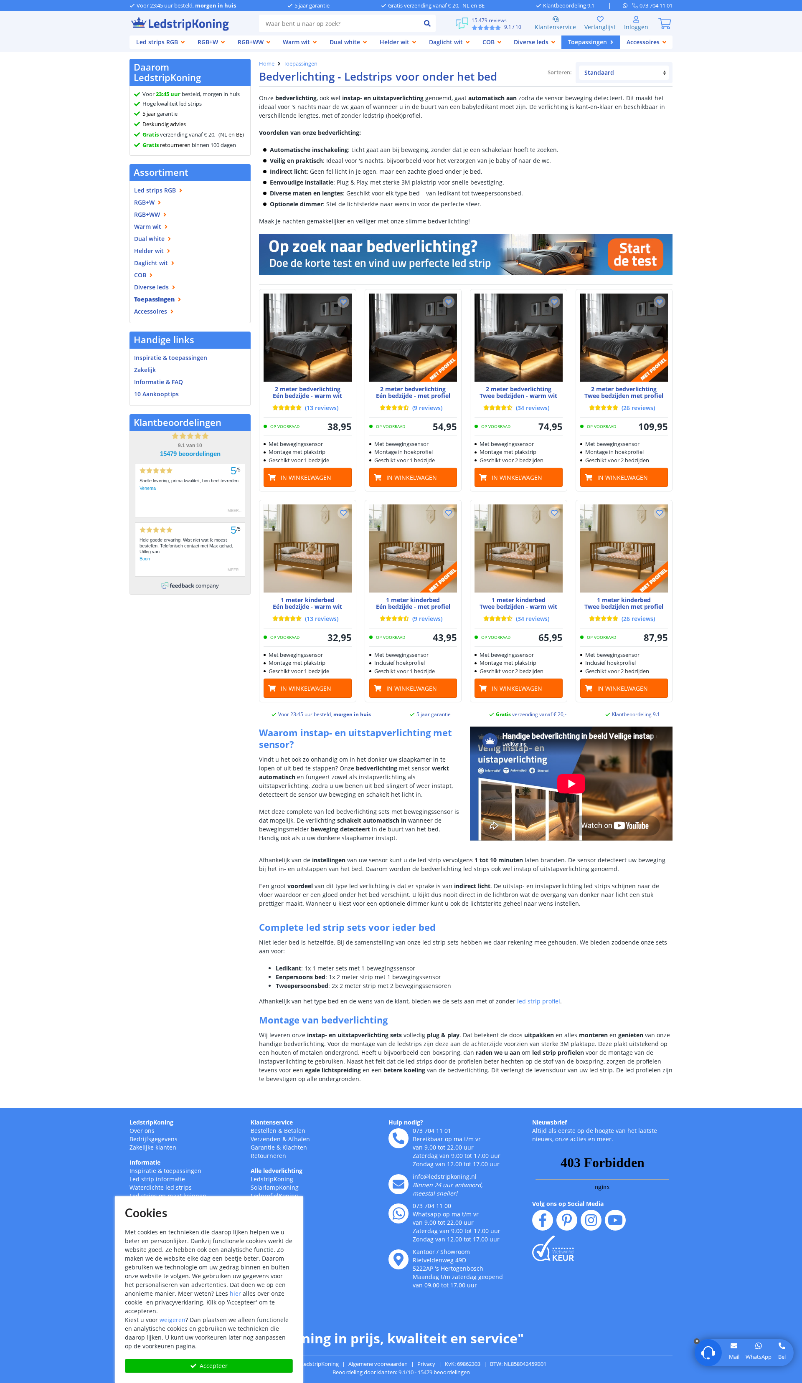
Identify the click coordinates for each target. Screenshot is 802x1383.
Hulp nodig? (405, 1122)
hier (235, 1293)
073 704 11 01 (432, 1131)
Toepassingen (300, 63)
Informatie (144, 1162)
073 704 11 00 (432, 1206)
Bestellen (264, 1131)
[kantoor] (398, 1259)
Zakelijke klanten (152, 1147)
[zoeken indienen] (427, 23)
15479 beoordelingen (190, 454)
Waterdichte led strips (160, 1187)
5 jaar (149, 113)
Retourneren (268, 1156)
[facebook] (542, 1220)
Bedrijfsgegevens (153, 1139)
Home (266, 63)
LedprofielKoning (274, 1196)
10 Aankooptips (156, 394)
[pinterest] (566, 1220)
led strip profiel (538, 1001)
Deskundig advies (164, 124)
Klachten (294, 1147)
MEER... (235, 511)
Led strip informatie (157, 1179)
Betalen (294, 1131)
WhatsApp (759, 1356)
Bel (782, 1356)
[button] (343, 302)
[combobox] (339, 23)
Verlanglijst (600, 27)
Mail (734, 1356)
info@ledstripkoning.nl (445, 1176)
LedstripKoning (151, 1122)
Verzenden (266, 1139)
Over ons (142, 1131)
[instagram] (591, 1220)
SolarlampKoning (275, 1187)
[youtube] (615, 1220)
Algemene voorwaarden (378, 1364)
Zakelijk (145, 370)
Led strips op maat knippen (167, 1196)
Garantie (263, 1147)
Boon (145, 558)
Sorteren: (560, 72)
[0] (665, 23)
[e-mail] (398, 1184)
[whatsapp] (627, 5)
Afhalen (299, 1139)
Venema (148, 488)
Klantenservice (555, 27)
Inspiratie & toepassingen (165, 1171)
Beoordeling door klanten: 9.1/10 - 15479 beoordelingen (401, 1372)
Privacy (426, 1364)
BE (239, 134)
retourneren (166, 145)
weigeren (172, 1320)
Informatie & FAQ (158, 382)
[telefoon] (398, 1138)
